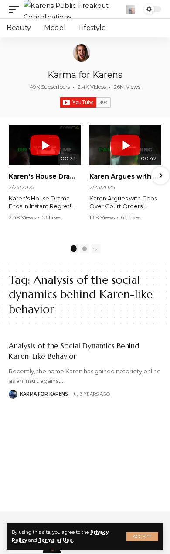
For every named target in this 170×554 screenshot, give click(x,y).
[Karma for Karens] (81, 53)
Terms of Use (55, 540)
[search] (130, 9)
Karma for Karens (85, 74)
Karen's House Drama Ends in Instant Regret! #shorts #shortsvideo (45, 176)
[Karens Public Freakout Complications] (74, 9)
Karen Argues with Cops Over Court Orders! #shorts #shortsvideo (125, 176)
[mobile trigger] (16, 9)
